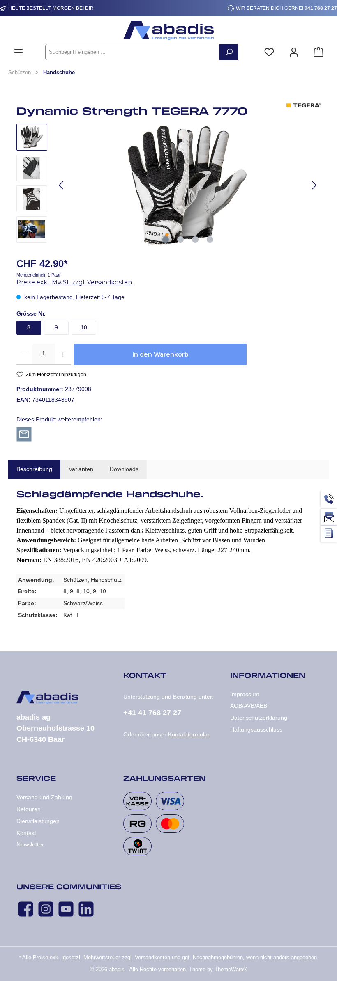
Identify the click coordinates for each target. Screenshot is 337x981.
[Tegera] (303, 113)
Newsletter (30, 844)
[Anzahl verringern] (24, 354)
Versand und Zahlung (44, 797)
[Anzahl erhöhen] (63, 354)
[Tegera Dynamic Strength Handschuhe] (187, 185)
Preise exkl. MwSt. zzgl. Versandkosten (74, 282)
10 (84, 327)
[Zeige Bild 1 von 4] (165, 239)
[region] (168, 185)
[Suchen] (228, 52)
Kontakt (26, 833)
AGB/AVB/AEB (248, 705)
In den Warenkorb (160, 354)
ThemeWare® (231, 969)
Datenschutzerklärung (258, 717)
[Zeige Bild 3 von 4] (195, 239)
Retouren (28, 809)
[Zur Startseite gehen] (168, 30)
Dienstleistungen (38, 821)
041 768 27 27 (321, 8)
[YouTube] (66, 909)
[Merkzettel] (269, 52)
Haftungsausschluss (256, 729)
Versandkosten (152, 957)
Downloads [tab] (124, 469)
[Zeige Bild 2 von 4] (180, 239)
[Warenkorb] (318, 52)
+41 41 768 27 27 (152, 713)
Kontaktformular (188, 734)
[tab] (34, 469)
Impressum (244, 694)
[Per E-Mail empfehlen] (24, 433)
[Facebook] (25, 909)
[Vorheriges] (61, 185)
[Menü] (18, 52)
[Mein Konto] (294, 52)
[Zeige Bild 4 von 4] (210, 239)
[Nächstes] (314, 185)
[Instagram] (46, 909)
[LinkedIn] (86, 909)
